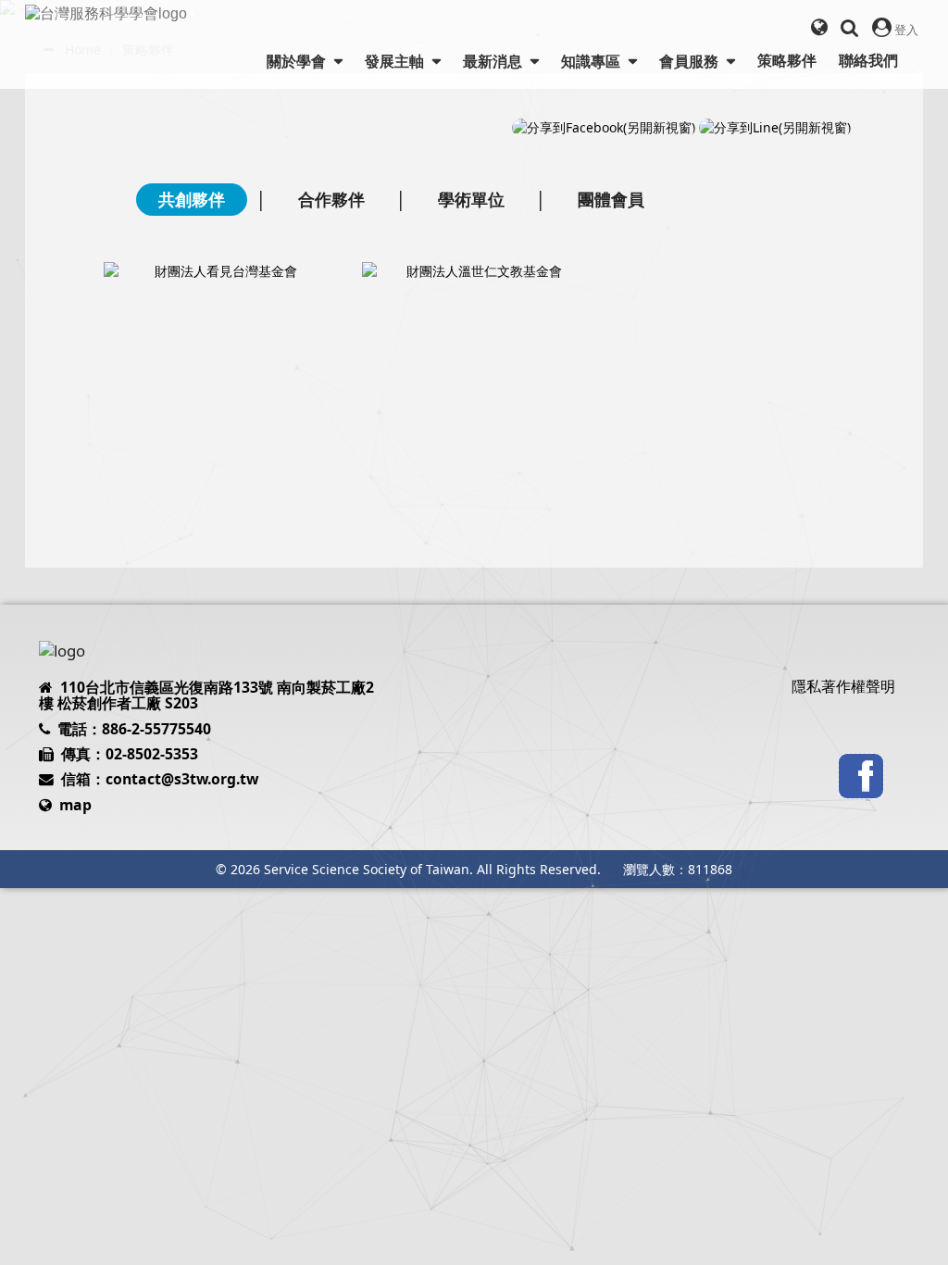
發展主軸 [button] (396, 61)
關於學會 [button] (298, 61)
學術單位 (471, 199)
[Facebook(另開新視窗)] (861, 774)
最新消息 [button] (494, 61)
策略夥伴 (787, 61)
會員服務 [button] (690, 61)
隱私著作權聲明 (843, 686)
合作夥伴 (331, 199)
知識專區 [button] (592, 61)
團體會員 (611, 199)
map (75, 805)
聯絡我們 (868, 61)
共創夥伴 (191, 199)
